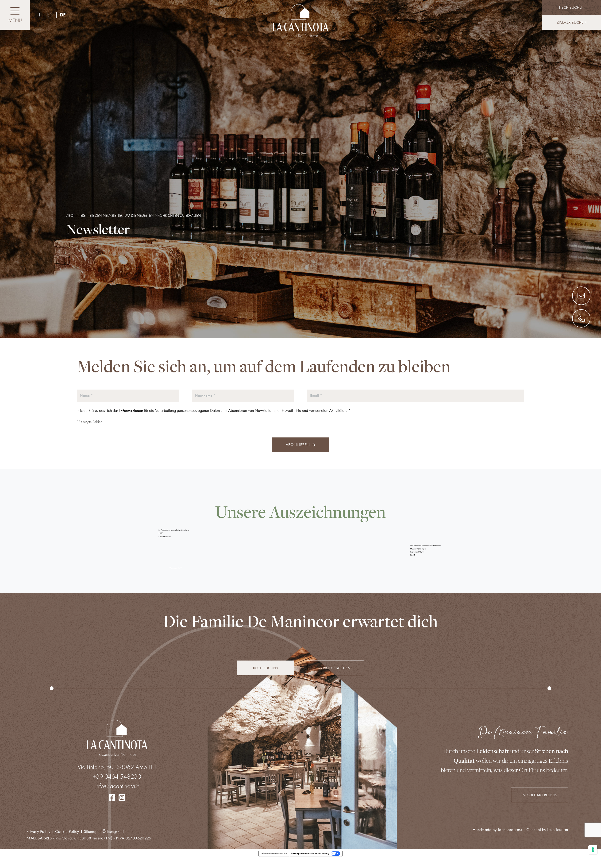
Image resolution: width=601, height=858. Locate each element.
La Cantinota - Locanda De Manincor (173, 530)
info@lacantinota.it (117, 786)
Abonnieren (298, 444)
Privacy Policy (38, 831)
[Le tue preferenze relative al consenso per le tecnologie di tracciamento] (592, 849)
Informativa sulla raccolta (274, 853)
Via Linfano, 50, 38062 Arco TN (117, 767)
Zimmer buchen (571, 22)
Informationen (131, 411)
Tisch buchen (265, 667)
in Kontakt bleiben (539, 794)
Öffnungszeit (113, 831)
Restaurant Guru (417, 551)
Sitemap (91, 831)
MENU (15, 20)
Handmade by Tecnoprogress (520, 829)
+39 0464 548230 (117, 776)
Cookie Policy (67, 831)
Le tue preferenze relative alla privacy (310, 853)
